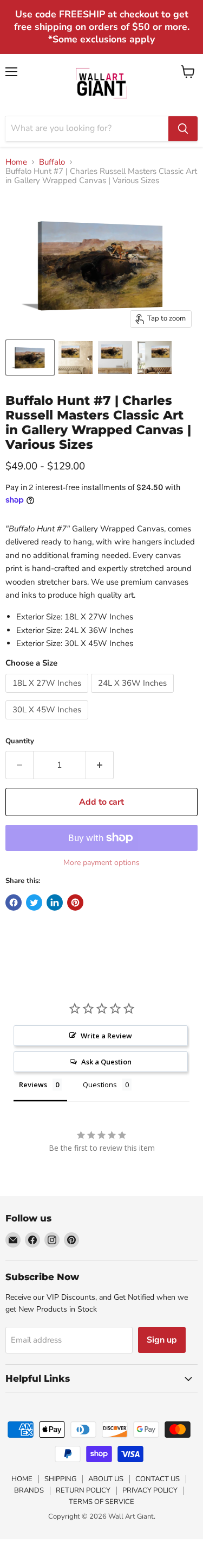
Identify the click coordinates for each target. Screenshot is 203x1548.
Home (16, 162)
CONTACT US (157, 1479)
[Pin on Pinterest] (75, 902)
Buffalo (52, 162)
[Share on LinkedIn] (55, 902)
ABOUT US (105, 1479)
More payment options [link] (101, 862)
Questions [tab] (100, 1084)
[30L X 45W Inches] (48, 722)
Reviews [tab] (33, 1084)
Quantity (19, 741)
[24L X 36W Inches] (133, 695)
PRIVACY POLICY (150, 1490)
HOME (21, 1479)
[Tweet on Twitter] (34, 902)
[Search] (183, 128)
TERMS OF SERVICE (101, 1502)
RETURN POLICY (83, 1490)
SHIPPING (60, 1479)
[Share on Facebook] (13, 902)
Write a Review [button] (106, 1036)
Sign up (162, 1340)
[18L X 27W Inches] (48, 695)
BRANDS (29, 1490)
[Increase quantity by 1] (100, 765)
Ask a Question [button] (106, 1062)
